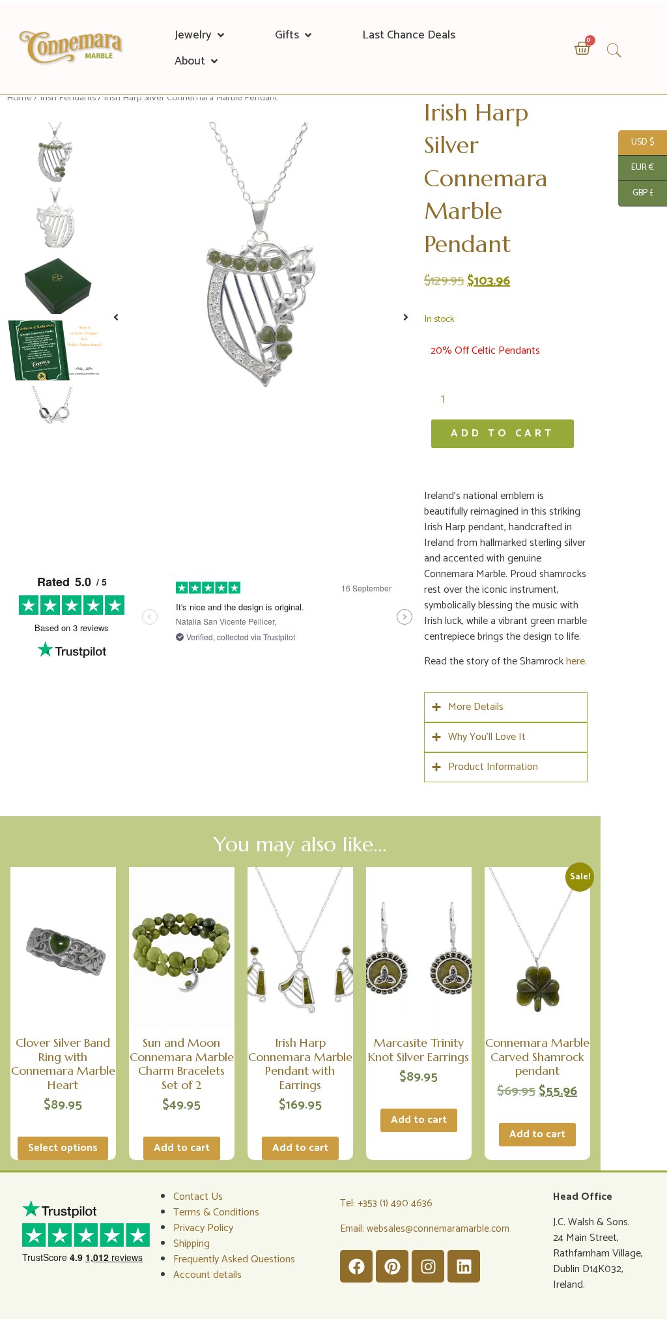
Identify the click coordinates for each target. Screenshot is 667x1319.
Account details (207, 1275)
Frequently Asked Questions (234, 1259)
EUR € (636, 167)
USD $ (636, 142)
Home (19, 98)
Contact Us (198, 1197)
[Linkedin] (463, 1266)
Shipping (191, 1244)
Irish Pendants (68, 98)
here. (576, 661)
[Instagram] (428, 1266)
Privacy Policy (203, 1228)
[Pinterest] (392, 1266)
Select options (63, 1148)
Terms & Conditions (216, 1212)
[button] (200, 35)
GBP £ (635, 193)
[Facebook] (356, 1266)
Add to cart (502, 433)
